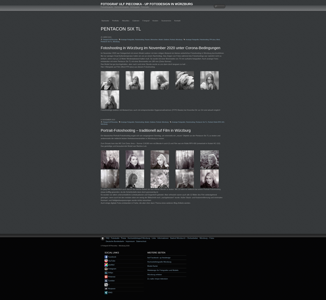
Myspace (111, 289)
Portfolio (115, 21)
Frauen (147, 39)
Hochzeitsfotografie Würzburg (159, 262)
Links (154, 238)
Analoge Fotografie (127, 39)
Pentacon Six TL (106, 42)
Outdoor (166, 39)
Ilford (218, 39)
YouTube (111, 261)
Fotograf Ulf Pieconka (110, 39)
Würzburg (179, 39)
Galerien (135, 21)
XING (110, 292)
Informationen (163, 238)
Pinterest (111, 277)
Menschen (154, 39)
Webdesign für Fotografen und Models (162, 270)
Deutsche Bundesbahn (115, 241)
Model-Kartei (152, 266)
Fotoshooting (139, 39)
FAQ (107, 238)
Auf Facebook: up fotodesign (159, 258)
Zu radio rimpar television (157, 279)
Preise (123, 238)
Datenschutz (141, 241)
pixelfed (111, 265)
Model (161, 39)
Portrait (172, 39)
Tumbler (111, 281)
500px (110, 273)
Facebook (112, 257)
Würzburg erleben (154, 275)
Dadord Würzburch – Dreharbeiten (184, 238)
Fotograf (145, 21)
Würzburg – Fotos (207, 238)
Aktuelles (125, 21)
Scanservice (166, 21)
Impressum (130, 241)
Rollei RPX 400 (219, 122)
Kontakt (177, 21)
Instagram (112, 269)
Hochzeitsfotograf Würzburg (139, 238)
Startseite (105, 21)
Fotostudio (115, 238)
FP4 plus (212, 39)
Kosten (155, 21)
